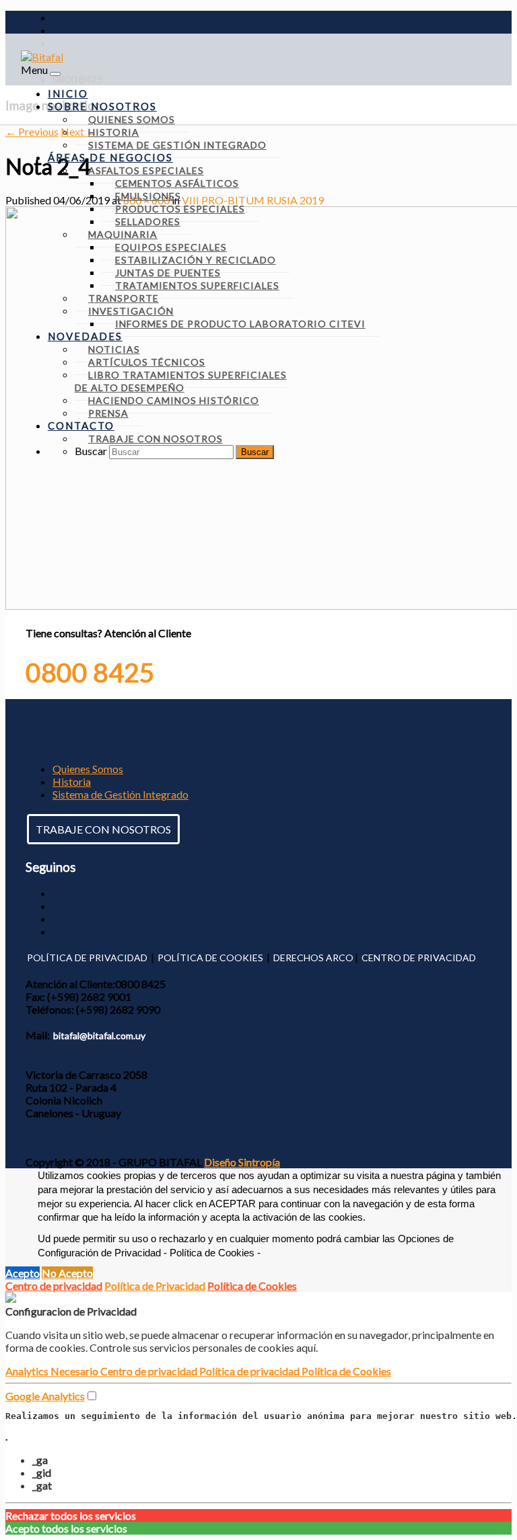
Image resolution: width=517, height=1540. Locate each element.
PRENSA (108, 413)
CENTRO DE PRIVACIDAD (418, 957)
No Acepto (67, 1272)
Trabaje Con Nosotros (155, 438)
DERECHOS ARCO (313, 957)
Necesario (75, 1371)
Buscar (91, 450)
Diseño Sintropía (242, 1162)
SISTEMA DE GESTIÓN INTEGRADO (177, 145)
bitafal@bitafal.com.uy (99, 1035)
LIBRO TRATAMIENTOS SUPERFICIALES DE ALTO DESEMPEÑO (181, 381)
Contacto (81, 425)
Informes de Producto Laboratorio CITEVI (240, 323)
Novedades (85, 336)
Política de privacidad (250, 1371)
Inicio (68, 93)
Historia (72, 781)
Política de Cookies (252, 1285)
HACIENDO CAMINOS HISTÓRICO (173, 400)
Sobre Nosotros (102, 106)
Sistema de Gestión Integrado (120, 794)
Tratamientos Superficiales (197, 285)
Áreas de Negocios (110, 157)
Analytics (27, 1371)
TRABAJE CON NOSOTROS (103, 829)
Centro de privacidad (53, 1285)
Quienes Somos (88, 768)
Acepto (22, 1272)
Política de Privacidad (154, 1285)
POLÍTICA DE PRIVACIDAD (87, 957)
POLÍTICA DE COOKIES (210, 957)
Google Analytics (45, 1395)
